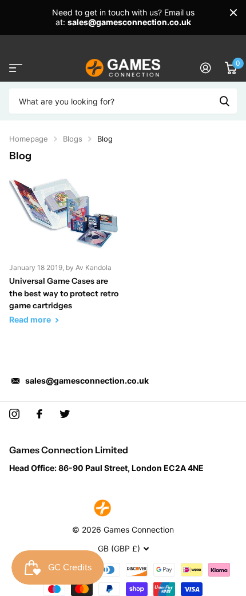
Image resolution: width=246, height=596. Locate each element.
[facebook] (39, 414)
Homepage (28, 138)
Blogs (72, 138)
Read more (31, 319)
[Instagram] (14, 414)
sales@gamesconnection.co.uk (87, 380)
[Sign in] (205, 68)
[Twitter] (64, 414)
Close (233, 12)
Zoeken (224, 101)
